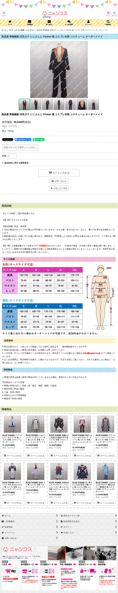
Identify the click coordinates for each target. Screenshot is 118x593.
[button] (4, 14)
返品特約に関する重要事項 (16, 163)
